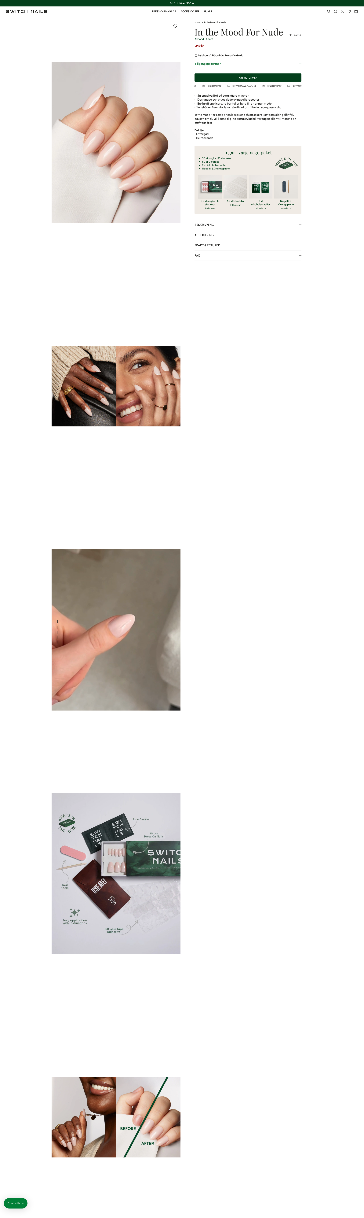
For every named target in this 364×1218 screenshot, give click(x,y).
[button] (15, 1203)
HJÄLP (208, 11)
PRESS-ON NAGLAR (164, 11)
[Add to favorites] (175, 26)
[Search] (329, 11)
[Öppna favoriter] (349, 11)
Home (197, 22)
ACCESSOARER (190, 11)
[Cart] (356, 11)
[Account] (342, 11)
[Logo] (26, 11)
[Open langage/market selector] (335, 11)
